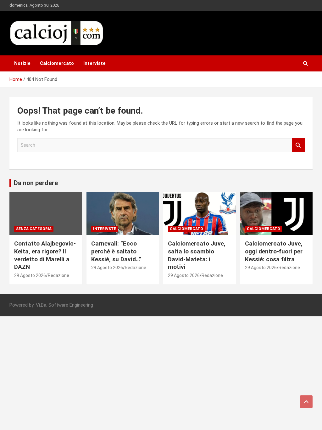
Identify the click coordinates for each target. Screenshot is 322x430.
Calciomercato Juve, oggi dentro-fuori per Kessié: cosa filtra (274, 251)
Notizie (22, 63)
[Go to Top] (306, 401)
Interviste (94, 63)
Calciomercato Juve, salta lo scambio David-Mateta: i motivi (196, 255)
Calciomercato (57, 63)
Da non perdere (36, 183)
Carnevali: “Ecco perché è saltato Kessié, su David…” (116, 251)
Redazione (58, 275)
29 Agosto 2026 (30, 275)
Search (298, 145)
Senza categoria (34, 229)
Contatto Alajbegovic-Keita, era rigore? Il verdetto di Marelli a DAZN (45, 255)
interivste (104, 229)
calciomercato (186, 229)
